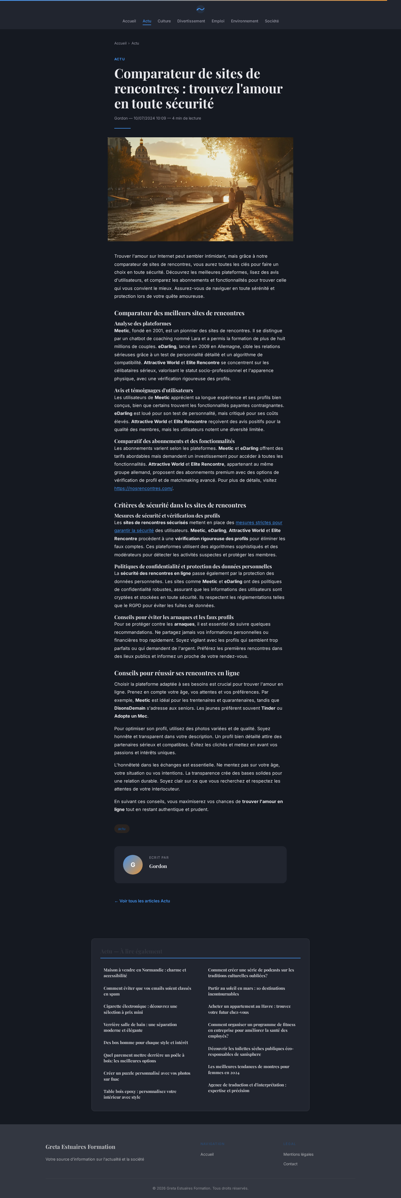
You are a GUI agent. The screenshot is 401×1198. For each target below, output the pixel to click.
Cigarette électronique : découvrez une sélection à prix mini (140, 1009)
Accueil (129, 21)
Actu (147, 21)
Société (272, 21)
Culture (164, 21)
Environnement (244, 21)
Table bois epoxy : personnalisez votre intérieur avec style (140, 1094)
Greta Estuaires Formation (80, 1146)
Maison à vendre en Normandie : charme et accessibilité (145, 972)
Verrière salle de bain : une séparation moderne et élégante (140, 1027)
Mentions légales (298, 1154)
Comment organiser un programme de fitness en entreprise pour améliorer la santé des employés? (251, 1030)
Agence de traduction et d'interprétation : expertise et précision (247, 1087)
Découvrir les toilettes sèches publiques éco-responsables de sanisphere (251, 1051)
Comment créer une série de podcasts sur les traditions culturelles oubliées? (251, 972)
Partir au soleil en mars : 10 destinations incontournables (246, 991)
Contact (290, 1163)
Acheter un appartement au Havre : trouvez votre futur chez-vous (249, 1009)
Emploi (218, 21)
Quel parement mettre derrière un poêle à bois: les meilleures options (144, 1057)
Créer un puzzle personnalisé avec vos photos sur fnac (147, 1075)
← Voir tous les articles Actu (142, 900)
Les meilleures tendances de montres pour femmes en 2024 (248, 1069)
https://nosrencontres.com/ (143, 488)
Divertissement (191, 21)
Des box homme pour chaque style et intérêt (146, 1042)
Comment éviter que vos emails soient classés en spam (147, 991)
